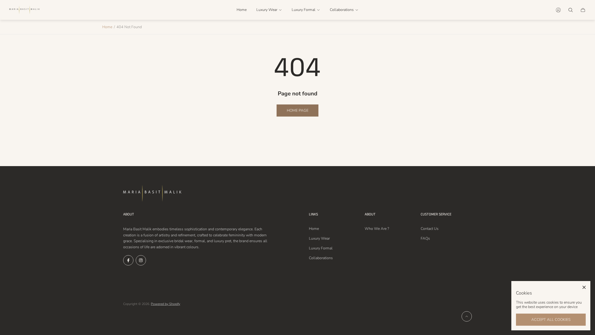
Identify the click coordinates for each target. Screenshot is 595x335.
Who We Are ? (377, 228)
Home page (297, 110)
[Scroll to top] (467, 316)
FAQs (425, 238)
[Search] (570, 10)
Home (107, 27)
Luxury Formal (321, 248)
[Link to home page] (152, 194)
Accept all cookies (551, 319)
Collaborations (321, 258)
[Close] (584, 287)
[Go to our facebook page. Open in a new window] (128, 260)
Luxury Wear (319, 238)
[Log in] (558, 10)
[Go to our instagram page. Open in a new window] (141, 260)
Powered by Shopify (165, 304)
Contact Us (430, 228)
